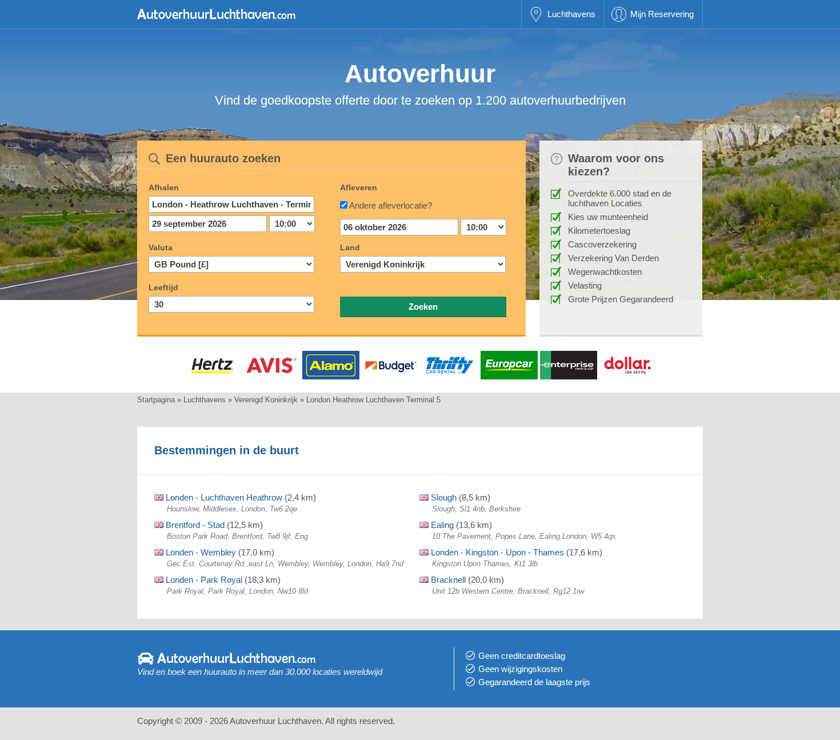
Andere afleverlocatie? (390, 205)
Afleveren (358, 187)
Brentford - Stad (194, 525)
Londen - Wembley (199, 552)
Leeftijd (163, 287)
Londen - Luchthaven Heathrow (222, 497)
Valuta (161, 247)
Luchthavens (571, 14)
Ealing (441, 525)
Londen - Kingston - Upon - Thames (496, 552)
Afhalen (164, 187)
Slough (443, 497)
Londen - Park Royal (202, 580)
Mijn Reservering (662, 14)
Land (350, 247)
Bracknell (447, 580)
